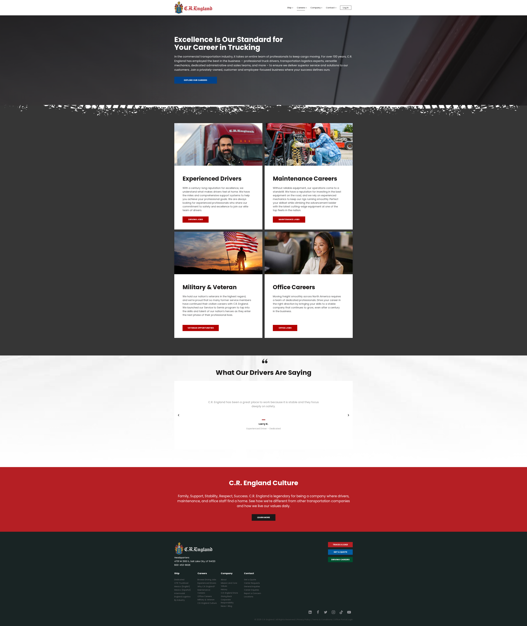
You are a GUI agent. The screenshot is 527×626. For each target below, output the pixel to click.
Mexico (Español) (182, 590)
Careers (301, 7)
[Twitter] (325, 612)
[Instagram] (333, 612)
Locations (248, 596)
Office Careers (204, 596)
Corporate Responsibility (227, 601)
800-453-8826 (182, 565)
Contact (330, 7)
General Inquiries (252, 586)
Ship (289, 7)
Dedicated (179, 579)
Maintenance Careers (203, 591)
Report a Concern (252, 593)
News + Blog (226, 606)
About (224, 579)
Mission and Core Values (229, 584)
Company (315, 7)
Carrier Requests (252, 583)
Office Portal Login (343, 619)
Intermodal (179, 593)
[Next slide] (348, 415)
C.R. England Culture (207, 603)
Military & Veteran (206, 599)
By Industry (179, 600)
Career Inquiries (251, 590)
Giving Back (226, 596)
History (224, 589)
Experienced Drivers (206, 583)
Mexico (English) (182, 586)
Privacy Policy (303, 619)
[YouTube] (349, 612)
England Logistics (182, 596)
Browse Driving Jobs (206, 579)
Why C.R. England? (206, 586)
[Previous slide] (178, 415)
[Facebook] (318, 612)
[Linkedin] (310, 612)
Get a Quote (250, 579)
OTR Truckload (181, 583)
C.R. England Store (229, 593)
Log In (346, 7)
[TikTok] (341, 612)
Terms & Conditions (322, 619)
